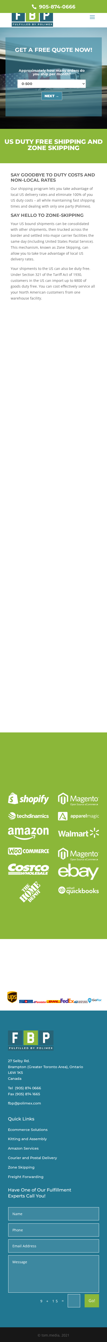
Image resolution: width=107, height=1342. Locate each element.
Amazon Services (23, 1148)
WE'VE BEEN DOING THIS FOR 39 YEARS (51, 393)
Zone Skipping (21, 1167)
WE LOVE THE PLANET (39, 675)
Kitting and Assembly (27, 1139)
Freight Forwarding (26, 1177)
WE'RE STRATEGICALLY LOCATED (52, 504)
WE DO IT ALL (29, 615)
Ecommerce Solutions (28, 1129)
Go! (92, 1300)
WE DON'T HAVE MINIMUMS (46, 566)
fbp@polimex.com (24, 1103)
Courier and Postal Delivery (32, 1158)
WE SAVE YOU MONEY (39, 445)
